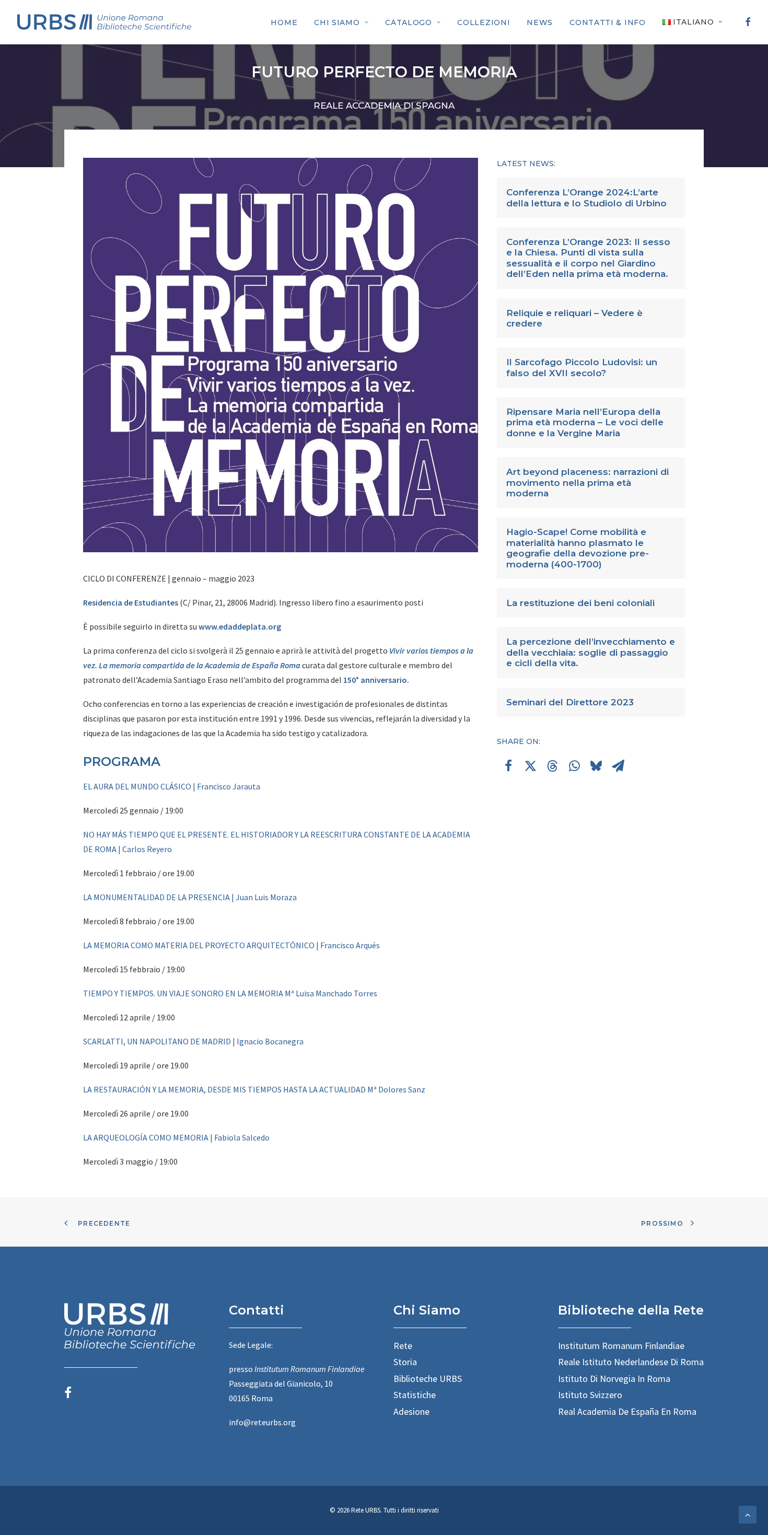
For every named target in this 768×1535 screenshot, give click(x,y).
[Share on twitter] (530, 765)
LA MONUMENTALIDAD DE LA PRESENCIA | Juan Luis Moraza (190, 897)
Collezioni (483, 22)
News (540, 22)
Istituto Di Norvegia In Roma (614, 1379)
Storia (405, 1362)
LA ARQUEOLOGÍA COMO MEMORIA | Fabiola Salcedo (176, 1137)
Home (284, 22)
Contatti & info (607, 22)
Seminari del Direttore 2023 (570, 702)
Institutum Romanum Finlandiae (621, 1346)
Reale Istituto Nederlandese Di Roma (631, 1362)
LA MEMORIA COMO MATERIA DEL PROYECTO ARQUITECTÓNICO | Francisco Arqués (231, 945)
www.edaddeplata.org (240, 626)
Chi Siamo (336, 22)
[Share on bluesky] (596, 765)
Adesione (411, 1411)
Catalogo (408, 22)
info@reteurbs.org (262, 1422)
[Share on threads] (552, 765)
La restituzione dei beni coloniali (580, 603)
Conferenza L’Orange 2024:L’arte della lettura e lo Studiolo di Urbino (586, 197)
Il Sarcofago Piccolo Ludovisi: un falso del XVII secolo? (581, 367)
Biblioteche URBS (427, 1379)
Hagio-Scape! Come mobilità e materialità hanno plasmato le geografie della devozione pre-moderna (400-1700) (577, 548)
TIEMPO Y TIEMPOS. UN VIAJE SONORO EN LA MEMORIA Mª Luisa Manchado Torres (230, 993)
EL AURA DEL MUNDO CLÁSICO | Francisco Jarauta (171, 786)
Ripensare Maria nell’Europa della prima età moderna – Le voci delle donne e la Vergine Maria (585, 422)
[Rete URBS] (104, 22)
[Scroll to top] (748, 1513)
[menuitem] (284, 22)
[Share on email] (618, 765)
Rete (402, 1346)
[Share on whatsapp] (574, 765)
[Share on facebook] (508, 765)
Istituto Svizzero (590, 1395)
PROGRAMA (121, 761)
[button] (746, 22)
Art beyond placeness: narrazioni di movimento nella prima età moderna (587, 482)
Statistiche (414, 1395)
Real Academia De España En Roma (627, 1411)
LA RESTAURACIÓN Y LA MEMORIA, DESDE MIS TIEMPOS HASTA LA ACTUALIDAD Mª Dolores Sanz (254, 1089)
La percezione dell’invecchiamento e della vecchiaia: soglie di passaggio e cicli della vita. (590, 652)
